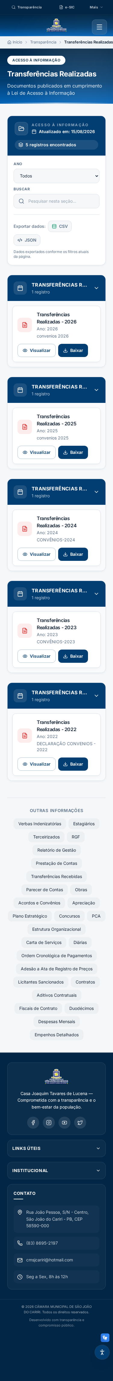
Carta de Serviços (43, 942)
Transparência (43, 42)
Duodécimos (81, 1008)
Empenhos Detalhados (57, 1034)
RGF (76, 836)
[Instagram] (49, 1123)
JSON (30, 240)
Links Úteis (26, 1148)
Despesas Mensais (56, 1021)
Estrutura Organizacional (56, 929)
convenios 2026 (53, 335)
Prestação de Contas (56, 863)
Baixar (76, 350)
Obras (81, 889)
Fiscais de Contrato (38, 1008)
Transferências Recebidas (56, 876)
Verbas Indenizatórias (39, 823)
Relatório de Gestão (56, 850)
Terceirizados (46, 836)
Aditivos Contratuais (57, 995)
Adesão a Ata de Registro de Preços (57, 968)
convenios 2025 (52, 437)
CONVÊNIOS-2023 (56, 641)
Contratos (85, 981)
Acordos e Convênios (39, 902)
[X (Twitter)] (80, 1123)
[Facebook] (33, 1123)
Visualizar (40, 350)
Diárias (80, 942)
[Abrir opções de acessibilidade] (102, 1352)
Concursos (69, 915)
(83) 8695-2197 (42, 1243)
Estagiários (84, 823)
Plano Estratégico (30, 915)
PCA (96, 915)
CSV (63, 226)
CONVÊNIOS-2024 (56, 539)
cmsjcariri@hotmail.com (49, 1259)
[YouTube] (64, 1123)
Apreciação (83, 902)
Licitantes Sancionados (41, 981)
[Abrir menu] (99, 26)
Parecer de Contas (44, 889)
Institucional (30, 1170)
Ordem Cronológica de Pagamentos (56, 955)
